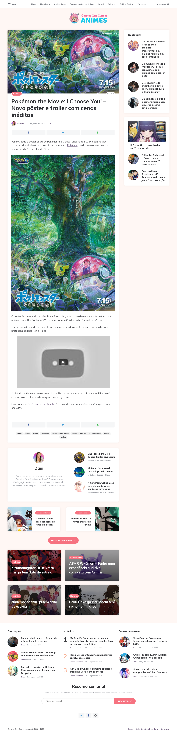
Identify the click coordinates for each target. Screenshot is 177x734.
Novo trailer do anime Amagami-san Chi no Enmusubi (150, 671)
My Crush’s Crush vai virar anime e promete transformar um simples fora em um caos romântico (153, 49)
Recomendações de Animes (82, 4)
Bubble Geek (125, 4)
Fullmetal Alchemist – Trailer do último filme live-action (39, 639)
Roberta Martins (76, 648)
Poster (106, 434)
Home (33, 4)
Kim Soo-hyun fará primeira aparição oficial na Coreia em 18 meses (91, 670)
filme (28, 434)
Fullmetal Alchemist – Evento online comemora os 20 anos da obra (153, 160)
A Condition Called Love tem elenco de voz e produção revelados (101, 485)
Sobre (110, 4)
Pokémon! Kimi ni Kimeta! (41, 404)
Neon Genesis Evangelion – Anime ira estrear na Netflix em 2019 (150, 641)
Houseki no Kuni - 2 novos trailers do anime (80, 521)
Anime (19, 434)
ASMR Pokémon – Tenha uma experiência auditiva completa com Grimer (92, 567)
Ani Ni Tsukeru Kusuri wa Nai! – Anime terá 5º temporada (150, 656)
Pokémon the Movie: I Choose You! (86, 434)
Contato (165, 729)
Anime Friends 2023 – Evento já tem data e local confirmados (38, 654)
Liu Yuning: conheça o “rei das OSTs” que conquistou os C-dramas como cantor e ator (153, 69)
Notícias (44, 4)
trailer (63, 437)
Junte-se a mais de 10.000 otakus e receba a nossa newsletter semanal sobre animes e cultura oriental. (88, 693)
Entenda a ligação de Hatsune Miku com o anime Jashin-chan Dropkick (38, 670)
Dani (22, 124)
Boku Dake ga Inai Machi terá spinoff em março (92, 604)
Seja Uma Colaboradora (147, 729)
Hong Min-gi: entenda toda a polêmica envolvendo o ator (91, 656)
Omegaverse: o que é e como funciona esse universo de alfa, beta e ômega (153, 103)
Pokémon (72, 145)
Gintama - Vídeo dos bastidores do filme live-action (45, 521)
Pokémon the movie (60, 434)
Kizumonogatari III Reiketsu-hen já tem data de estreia (33, 570)
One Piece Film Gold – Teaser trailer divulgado (101, 455)
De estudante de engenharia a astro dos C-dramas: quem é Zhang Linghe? (153, 87)
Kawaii (101, 4)
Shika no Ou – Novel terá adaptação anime (100, 470)
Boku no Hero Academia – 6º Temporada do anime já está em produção (154, 176)
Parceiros (141, 4)
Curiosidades (60, 4)
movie (35, 434)
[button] (63, 362)
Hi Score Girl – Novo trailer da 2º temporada (145, 146)
